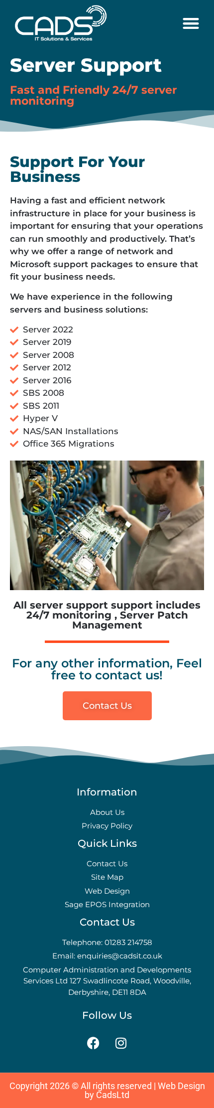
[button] (191, 23)
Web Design (181, 1086)
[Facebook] (93, 1042)
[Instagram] (120, 1042)
